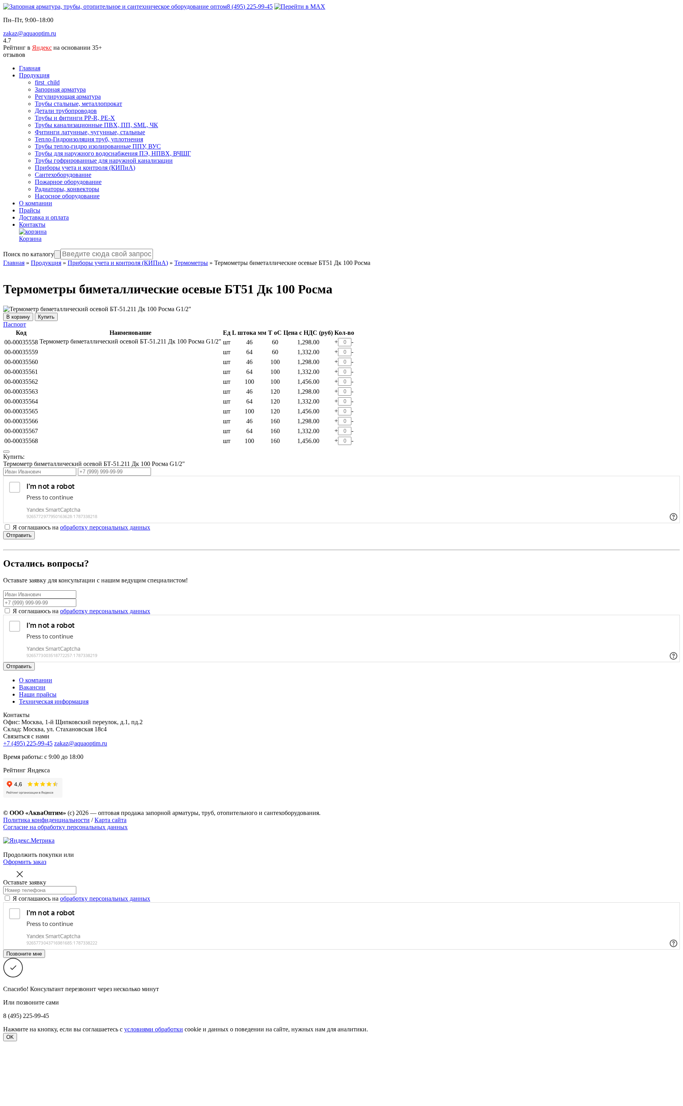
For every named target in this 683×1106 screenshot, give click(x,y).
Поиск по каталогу (28, 254)
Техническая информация (54, 701)
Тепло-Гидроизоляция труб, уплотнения (89, 139)
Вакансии (32, 687)
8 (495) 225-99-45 (250, 6)
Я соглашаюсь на (81, 611)
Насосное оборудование (67, 196)
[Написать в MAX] (299, 6)
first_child (47, 82)
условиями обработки (153, 1029)
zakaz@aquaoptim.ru (29, 33)
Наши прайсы (38, 694)
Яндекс (42, 47)
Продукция (34, 75)
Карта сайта (110, 820)
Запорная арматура (60, 89)
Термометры (191, 262)
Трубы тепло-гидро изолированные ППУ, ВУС (98, 146)
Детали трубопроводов (66, 110)
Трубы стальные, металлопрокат (78, 103)
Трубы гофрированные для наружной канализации (104, 160)
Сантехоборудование (63, 174)
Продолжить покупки (32, 854)
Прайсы (29, 210)
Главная (29, 68)
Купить (46, 317)
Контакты (32, 224)
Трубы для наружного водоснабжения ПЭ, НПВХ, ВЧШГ (113, 153)
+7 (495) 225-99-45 (28, 743)
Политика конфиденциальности (46, 820)
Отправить (19, 535)
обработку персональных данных (105, 527)
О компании (35, 203)
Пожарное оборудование (68, 181)
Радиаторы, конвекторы (67, 189)
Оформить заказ (24, 861)
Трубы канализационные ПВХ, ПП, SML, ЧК (96, 125)
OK (10, 1037)
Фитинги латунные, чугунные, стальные (90, 132)
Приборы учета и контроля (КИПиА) (85, 167)
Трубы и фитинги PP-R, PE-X (75, 118)
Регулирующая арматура (68, 96)
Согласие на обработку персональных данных (65, 827)
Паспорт (14, 324)
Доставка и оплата (44, 217)
